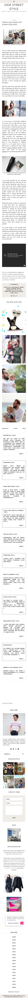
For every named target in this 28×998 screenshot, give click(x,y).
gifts (16, 290)
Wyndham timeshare (11, 868)
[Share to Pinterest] (16, 296)
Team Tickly (14, 292)
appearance (15, 287)
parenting (7, 291)
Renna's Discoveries (10, 667)
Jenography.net (9, 621)
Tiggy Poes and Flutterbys (13, 510)
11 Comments (14, 284)
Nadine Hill (7, 435)
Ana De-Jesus (8, 534)
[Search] (23, 754)
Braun (7, 52)
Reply (21, 453)
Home (15, 428)
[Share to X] (13, 296)
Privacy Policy (14, 991)
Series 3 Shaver (12, 147)
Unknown (6, 462)
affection (7, 287)
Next (24, 428)
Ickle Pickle (7, 597)
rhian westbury (9, 486)
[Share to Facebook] (11, 296)
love (20, 290)
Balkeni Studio (18, 996)
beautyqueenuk (9, 574)
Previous (5, 428)
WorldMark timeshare (14, 861)
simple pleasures (17, 291)
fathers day (10, 290)
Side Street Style (19, 995)
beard (22, 287)
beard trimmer (11, 288)
